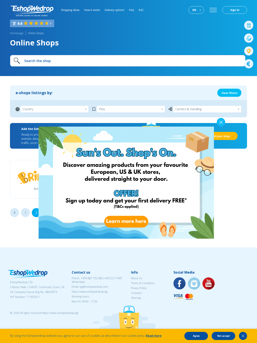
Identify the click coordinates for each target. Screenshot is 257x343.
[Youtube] (208, 283)
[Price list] (248, 63)
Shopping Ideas (70, 10)
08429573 (51, 292)
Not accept (223, 336)
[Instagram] (194, 283)
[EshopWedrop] (31, 11)
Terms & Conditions (143, 283)
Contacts (136, 293)
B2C (141, 10)
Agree (196, 336)
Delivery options (114, 10)
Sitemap (136, 298)
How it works (92, 10)
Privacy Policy (139, 288)
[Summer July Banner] (7, 322)
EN (194, 10)
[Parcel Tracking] (248, 50)
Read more (154, 336)
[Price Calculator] (248, 25)
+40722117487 (113, 278)
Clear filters (229, 93)
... (14, 213)
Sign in (234, 10)
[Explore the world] (248, 38)
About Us (136, 278)
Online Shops (36, 33)
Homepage (17, 33)
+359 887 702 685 (92, 278)
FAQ (131, 10)
